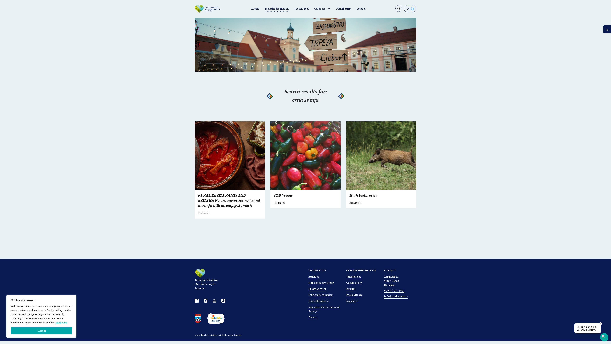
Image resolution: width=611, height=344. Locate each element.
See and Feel (301, 9)
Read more (61, 322)
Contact (360, 9)
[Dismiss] (600, 323)
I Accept (41, 330)
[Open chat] (604, 337)
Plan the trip (343, 9)
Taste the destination (277, 9)
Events (255, 9)
